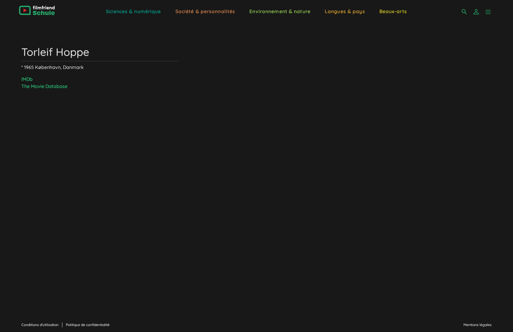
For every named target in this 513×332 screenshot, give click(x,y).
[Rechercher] (464, 12)
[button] (488, 12)
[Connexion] (476, 12)
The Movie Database (44, 86)
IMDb (27, 79)
